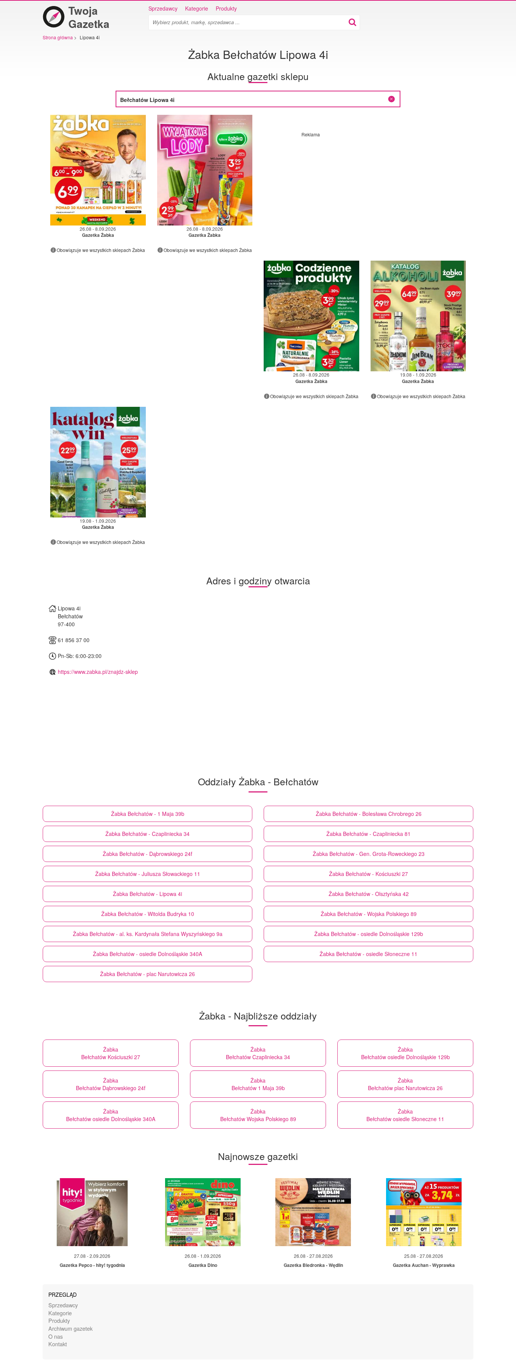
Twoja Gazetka (89, 17)
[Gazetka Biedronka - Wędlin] (313, 1212)
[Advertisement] (364, 190)
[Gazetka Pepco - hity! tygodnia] (92, 1212)
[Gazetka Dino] (203, 1212)
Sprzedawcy (163, 8)
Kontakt (57, 1344)
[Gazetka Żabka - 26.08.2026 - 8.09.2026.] (98, 170)
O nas (55, 1336)
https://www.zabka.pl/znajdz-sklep (98, 671)
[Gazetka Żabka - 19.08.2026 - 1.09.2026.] (418, 316)
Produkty (226, 8)
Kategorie (196, 8)
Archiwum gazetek (70, 1328)
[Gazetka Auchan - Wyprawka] (424, 1212)
